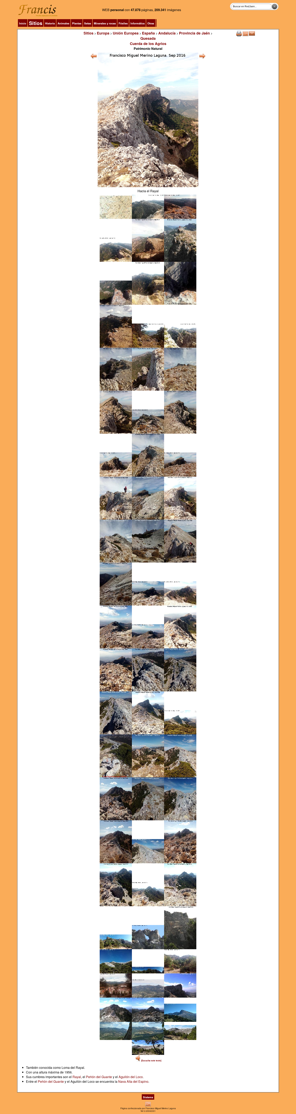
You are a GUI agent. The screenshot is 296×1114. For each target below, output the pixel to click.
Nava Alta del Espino (133, 1081)
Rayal (76, 1076)
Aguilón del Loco (131, 1076)
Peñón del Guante (99, 1076)
